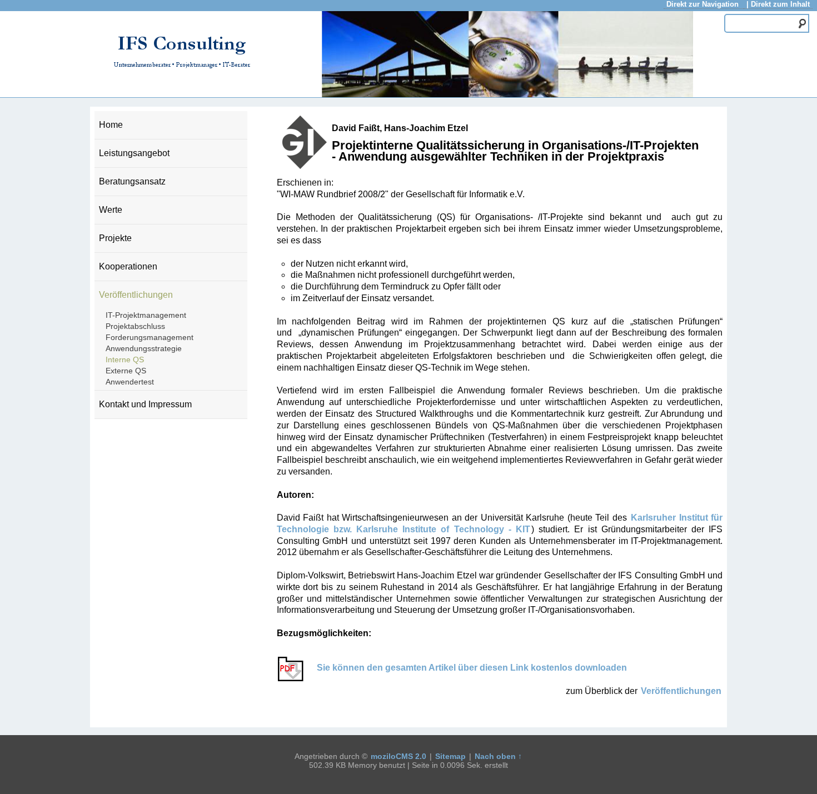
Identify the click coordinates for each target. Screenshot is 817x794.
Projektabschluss (135, 326)
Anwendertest (130, 381)
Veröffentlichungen (136, 294)
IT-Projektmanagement (146, 315)
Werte (110, 209)
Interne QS (125, 359)
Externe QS (126, 370)
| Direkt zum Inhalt (778, 4)
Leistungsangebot (134, 153)
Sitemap (450, 756)
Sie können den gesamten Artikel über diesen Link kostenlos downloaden (468, 667)
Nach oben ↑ (498, 756)
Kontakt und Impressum (145, 404)
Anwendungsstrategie (144, 348)
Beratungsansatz (132, 181)
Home (111, 124)
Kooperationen (128, 266)
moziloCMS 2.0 (398, 756)
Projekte (115, 238)
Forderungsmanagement (149, 337)
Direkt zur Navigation (703, 4)
